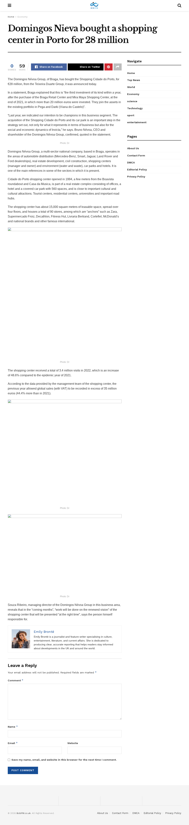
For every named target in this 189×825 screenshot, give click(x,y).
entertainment (136, 122)
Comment (15, 680)
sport (130, 115)
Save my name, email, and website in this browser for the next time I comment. (64, 759)
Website (72, 743)
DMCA (131, 162)
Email (13, 743)
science (132, 101)
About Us (133, 148)
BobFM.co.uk (24, 813)
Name (13, 726)
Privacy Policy (136, 176)
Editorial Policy (137, 169)
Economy (23, 16)
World (131, 87)
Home (11, 16)
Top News (133, 80)
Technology (135, 108)
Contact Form (136, 155)
